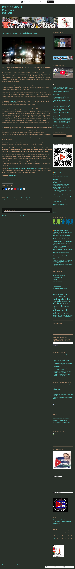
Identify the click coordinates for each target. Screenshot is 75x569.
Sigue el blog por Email (60, 337)
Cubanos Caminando (57, 281)
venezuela (39, 197)
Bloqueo (55, 301)
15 (65, 535)
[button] (59, 45)
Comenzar (50, 1)
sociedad (55, 316)
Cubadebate (66, 418)
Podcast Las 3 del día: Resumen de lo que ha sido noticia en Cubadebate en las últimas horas (62, 192)
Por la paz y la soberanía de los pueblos (61, 391)
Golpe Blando (10, 199)
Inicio (56, 7)
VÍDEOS (70, 7)
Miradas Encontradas (57, 424)
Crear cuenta (55, 519)
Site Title (55, 283)
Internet (15, 199)
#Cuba (54, 294)
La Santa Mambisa (66, 422)
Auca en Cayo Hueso (57, 416)
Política (62, 313)
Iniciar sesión (62, 519)
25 (54, 538)
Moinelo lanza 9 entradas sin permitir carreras (62, 194)
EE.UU (15, 197)
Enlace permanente (28, 199)
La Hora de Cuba (56, 273)
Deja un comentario (18, 35)
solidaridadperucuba (57, 425)
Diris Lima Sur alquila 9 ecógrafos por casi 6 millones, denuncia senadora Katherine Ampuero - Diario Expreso (62, 97)
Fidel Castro (66, 306)
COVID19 (70, 301)
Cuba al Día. (57, 172)
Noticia (54, 313)
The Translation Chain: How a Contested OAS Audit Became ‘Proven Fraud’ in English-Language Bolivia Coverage (62, 261)
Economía (55, 306)
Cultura (70, 304)
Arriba (3, 566)
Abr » (57, 540)
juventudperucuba (64, 420)
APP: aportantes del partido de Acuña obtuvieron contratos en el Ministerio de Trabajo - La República (61, 109)
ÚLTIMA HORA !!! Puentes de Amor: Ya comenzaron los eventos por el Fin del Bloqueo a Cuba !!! (63, 394)
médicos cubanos (68, 312)
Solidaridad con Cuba (67, 316)
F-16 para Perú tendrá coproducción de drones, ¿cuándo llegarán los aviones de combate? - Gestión (61, 102)
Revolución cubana (63, 315)
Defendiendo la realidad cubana (12, 10)
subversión (55, 317)
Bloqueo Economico (62, 301)
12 (57, 535)
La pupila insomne (57, 286)
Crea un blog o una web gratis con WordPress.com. (13, 564)
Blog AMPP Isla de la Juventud (59, 275)
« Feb (54, 540)
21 (62, 537)
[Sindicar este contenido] (53, 84)
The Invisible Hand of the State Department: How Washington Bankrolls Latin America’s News (62, 257)
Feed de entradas (56, 521)
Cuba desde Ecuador (57, 277)
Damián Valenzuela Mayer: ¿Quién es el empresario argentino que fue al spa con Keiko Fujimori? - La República (63, 88)
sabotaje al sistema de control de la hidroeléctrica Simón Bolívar (24, 168)
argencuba (55, 279)
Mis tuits (54, 212)
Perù (58, 313)
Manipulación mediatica (31, 197)
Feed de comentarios (66, 521)
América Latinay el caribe (61, 298)
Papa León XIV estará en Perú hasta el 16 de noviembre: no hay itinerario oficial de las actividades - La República (62, 123)
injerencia (18, 197)
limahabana (10, 35)
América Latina (10, 197)
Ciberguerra (4, 199)
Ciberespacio (46, 197)
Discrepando (55, 420)
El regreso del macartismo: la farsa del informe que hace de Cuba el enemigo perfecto (62, 375)
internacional (23, 197)
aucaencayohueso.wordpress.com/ (60, 284)
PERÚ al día (57, 84)
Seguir (55, 345)
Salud (71, 315)
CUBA (56, 303)
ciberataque (13, 101)
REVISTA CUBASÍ (63, 7)
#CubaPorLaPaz (59, 294)
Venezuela (22, 199)
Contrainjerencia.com (57, 418)
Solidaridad (60, 316)
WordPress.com (56, 523)
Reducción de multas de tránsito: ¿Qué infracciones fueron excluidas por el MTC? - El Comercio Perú (62, 93)
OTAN (39, 72)
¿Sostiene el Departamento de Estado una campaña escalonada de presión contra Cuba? (63, 365)
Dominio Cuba (12, 175)
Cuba (61, 304)
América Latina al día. (61, 230)
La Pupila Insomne (57, 422)
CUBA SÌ (65, 304)
